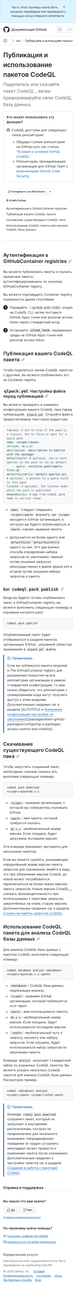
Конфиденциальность (18, 1275)
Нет (29, 1210)
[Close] (64, 6)
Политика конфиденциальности (22, 1217)
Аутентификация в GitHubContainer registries (35, 258)
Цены (58, 1275)
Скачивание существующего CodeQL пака (33, 750)
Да (13, 1210)
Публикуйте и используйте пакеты (49, 40)
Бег (30, 589)
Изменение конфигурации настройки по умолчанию (34, 714)
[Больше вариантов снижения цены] (50, 191)
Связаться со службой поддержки (31, 1242)
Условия (39, 1271)
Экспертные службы (17, 1280)
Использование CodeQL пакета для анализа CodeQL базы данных (37, 933)
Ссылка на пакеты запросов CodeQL (32, 913)
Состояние (43, 1275)
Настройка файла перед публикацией (34, 394)
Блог (38, 1280)
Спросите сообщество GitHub (27, 1236)
